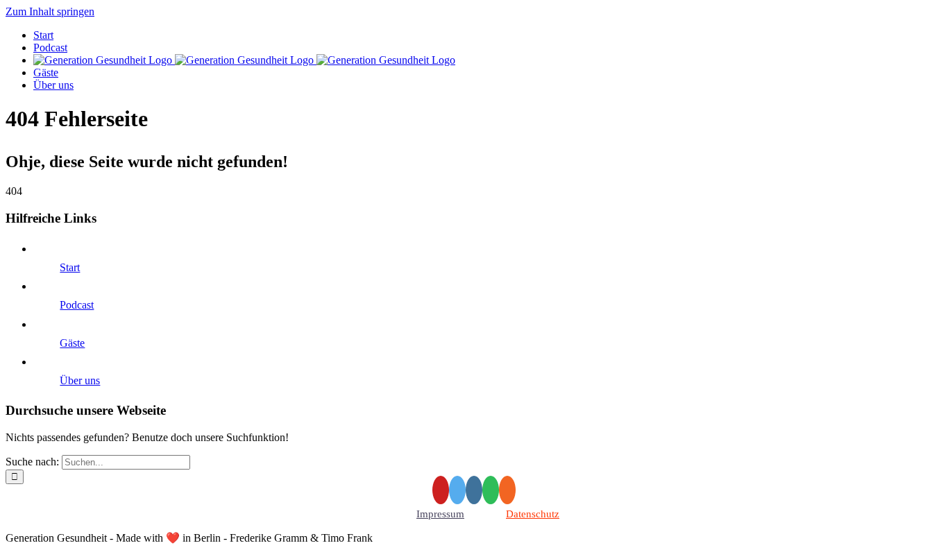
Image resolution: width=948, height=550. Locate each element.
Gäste (72, 343)
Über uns (80, 380)
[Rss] (507, 490)
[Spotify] (490, 490)
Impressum (440, 513)
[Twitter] (457, 490)
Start (70, 267)
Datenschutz (532, 513)
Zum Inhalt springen (50, 11)
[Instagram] (474, 490)
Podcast (77, 305)
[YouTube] (440, 490)
